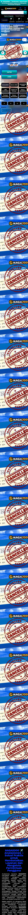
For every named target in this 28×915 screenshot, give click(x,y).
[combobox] (12, 12)
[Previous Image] (3, 53)
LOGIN (9, 76)
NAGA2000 (22, 874)
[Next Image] (25, 53)
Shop (2, 9)
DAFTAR (9, 72)
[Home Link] (10, 8)
